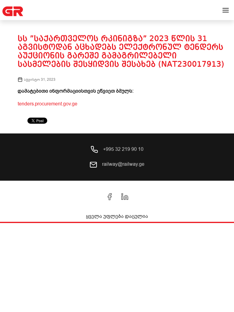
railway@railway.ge (122, 164)
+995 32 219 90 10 (123, 149)
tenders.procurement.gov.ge (47, 104)
